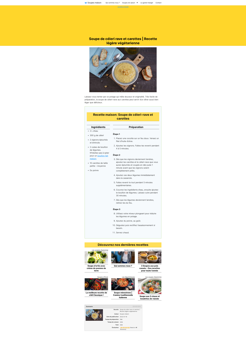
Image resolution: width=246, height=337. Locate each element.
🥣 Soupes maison (93, 3)
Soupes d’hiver (102, 277)
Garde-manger (129, 250)
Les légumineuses (155, 250)
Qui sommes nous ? (113, 3)
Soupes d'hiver (123, 7)
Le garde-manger (146, 3)
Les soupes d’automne (100, 250)
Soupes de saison (128, 3)
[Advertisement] (123, 22)
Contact (158, 3)
